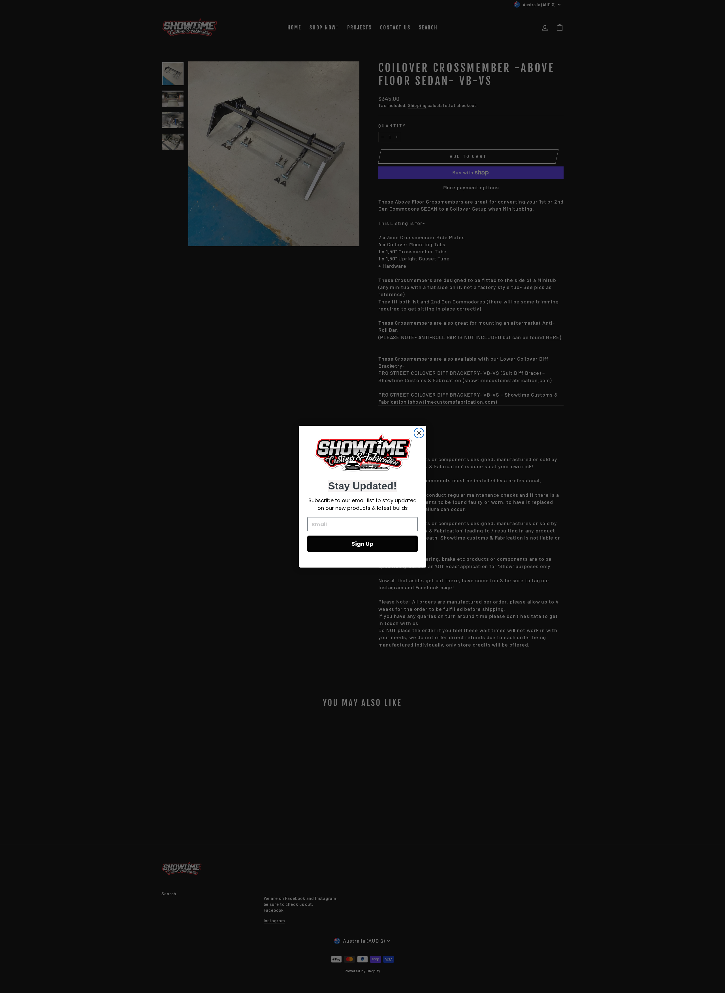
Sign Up (362, 544)
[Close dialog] (419, 433)
